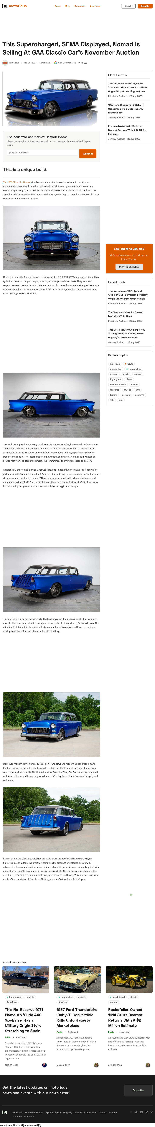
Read (58, 6)
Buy (67, 6)
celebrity (139, 395)
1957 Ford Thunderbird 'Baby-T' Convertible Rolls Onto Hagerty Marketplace (126, 108)
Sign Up (145, 6)
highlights (115, 379)
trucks (127, 389)
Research (80, 6)
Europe (134, 384)
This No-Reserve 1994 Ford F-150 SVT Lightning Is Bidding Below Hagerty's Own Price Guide (126, 333)
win (121, 400)
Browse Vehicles (129, 266)
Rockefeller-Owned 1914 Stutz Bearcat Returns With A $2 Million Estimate (127, 130)
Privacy (113, 1112)
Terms (103, 1112)
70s (112, 400)
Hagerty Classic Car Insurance (80, 1112)
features (114, 389)
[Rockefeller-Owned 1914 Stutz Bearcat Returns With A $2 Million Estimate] (129, 979)
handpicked (135, 369)
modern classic (118, 384)
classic (137, 374)
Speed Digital (53, 1112)
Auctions (95, 6)
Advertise (29, 1116)
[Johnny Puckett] (96, 1065)
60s (138, 389)
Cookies (17, 1116)
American (115, 364)
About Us (17, 1112)
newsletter (115, 369)
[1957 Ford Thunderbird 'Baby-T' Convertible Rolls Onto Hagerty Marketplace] (77, 979)
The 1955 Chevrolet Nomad (17, 182)
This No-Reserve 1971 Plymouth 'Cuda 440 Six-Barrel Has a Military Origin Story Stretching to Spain (128, 87)
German (126, 395)
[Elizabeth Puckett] (44, 1065)
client (129, 379)
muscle (113, 374)
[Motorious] (5, 62)
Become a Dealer (34, 1112)
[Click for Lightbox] (51, 238)
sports (126, 374)
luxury (113, 395)
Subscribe (87, 153)
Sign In (128, 6)
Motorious (14, 62)
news (130, 364)
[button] (74, 63)
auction (114, 1002)
